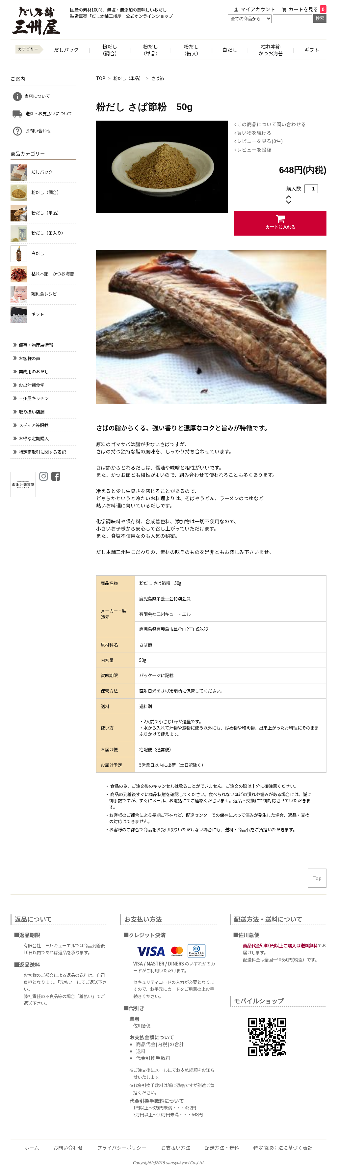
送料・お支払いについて (48, 113)
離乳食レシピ (44, 294)
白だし (229, 49)
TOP (100, 78)
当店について (37, 96)
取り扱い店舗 (31, 412)
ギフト (311, 49)
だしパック (66, 49)
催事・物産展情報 (36, 345)
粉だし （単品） (151, 50)
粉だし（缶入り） (48, 233)
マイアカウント (258, 9)
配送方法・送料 (222, 1147)
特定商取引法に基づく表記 (283, 1147)
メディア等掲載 (33, 425)
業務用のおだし (34, 371)
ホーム (31, 1147)
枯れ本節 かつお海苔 (52, 274)
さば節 (157, 78)
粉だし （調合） (110, 50)
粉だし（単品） (128, 78)
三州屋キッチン (34, 398)
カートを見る (306, 9)
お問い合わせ (37, 131)
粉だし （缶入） (191, 50)
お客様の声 (29, 358)
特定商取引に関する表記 (42, 452)
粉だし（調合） (46, 192)
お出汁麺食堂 (31, 385)
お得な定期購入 (34, 438)
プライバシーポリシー (121, 1147)
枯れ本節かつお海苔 (270, 50)
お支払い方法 (176, 1147)
